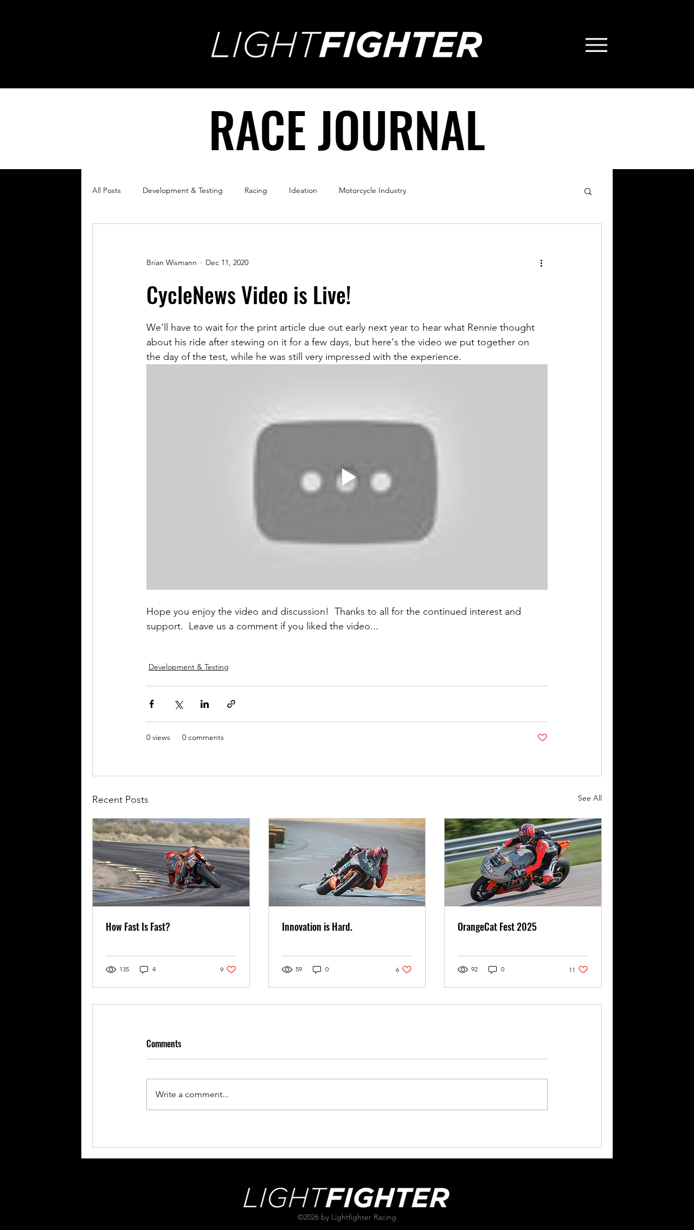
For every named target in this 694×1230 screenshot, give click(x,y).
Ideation (303, 190)
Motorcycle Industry (372, 190)
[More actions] (541, 262)
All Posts (106, 190)
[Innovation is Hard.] (347, 862)
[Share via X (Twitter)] (178, 704)
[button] (588, 190)
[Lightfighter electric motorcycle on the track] (171, 862)
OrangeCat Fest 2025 (497, 926)
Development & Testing (183, 190)
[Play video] (347, 477)
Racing (256, 190)
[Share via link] (231, 704)
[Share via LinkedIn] (205, 704)
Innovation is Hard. (317, 926)
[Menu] (596, 44)
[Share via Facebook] (151, 704)
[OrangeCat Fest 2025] (523, 862)
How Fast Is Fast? (138, 926)
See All (590, 798)
